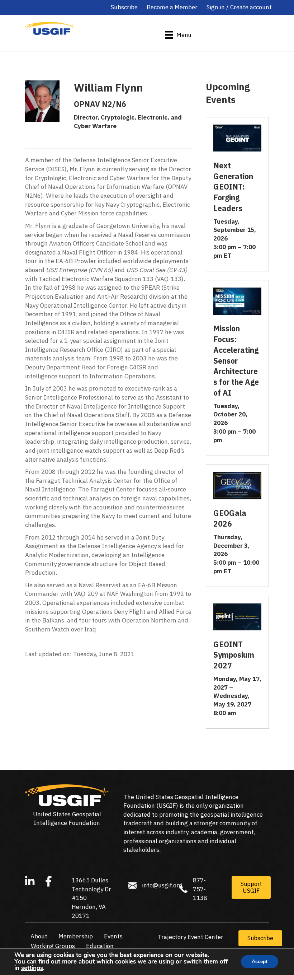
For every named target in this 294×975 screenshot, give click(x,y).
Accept (259, 961)
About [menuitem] (38, 936)
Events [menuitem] (113, 936)
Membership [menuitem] (75, 936)
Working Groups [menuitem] (53, 946)
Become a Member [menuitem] (172, 7)
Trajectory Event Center (190, 937)
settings (32, 968)
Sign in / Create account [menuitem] (239, 7)
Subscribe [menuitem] (124, 7)
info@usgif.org (162, 885)
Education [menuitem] (100, 946)
